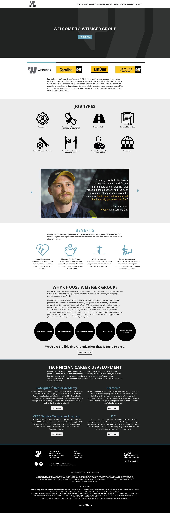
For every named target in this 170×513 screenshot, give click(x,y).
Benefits (117, 4)
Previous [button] (32, 192)
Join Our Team (85, 37)
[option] (85, 193)
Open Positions (82, 4)
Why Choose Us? (128, 4)
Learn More (57, 408)
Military (138, 4)
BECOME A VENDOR (55, 453)
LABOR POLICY (77, 458)
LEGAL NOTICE (77, 453)
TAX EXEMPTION (54, 458)
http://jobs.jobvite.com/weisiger (42, 490)
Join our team (85, 353)
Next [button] (138, 190)
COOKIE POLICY (77, 456)
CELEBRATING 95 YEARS (56, 456)
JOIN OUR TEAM (54, 451)
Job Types (92, 4)
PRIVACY (75, 451)
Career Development (105, 4)
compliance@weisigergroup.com (107, 493)
